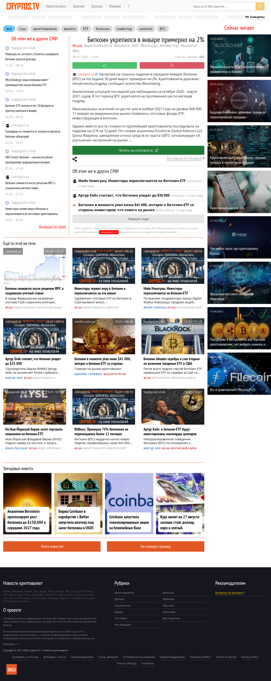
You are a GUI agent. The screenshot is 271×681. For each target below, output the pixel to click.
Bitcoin (114, 307)
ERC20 (48, 594)
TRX (67, 591)
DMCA (12, 669)
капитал (145, 28)
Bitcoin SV (15, 598)
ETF (85, 28)
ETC (55, 594)
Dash (34, 594)
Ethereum (17, 591)
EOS (36, 591)
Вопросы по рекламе (229, 593)
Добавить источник (25, 657)
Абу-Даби (190, 448)
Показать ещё (138, 219)
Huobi (35, 598)
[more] (129, 6)
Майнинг (115, 6)
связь (192, 378)
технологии (186, 307)
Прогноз (168, 605)
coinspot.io (20, 125)
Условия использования (139, 657)
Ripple (43, 591)
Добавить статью (54, 657)
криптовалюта (45, 28)
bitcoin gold (88, 598)
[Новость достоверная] (104, 65)
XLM (60, 594)
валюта (70, 28)
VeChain (68, 594)
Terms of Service (226, 657)
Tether (27, 594)
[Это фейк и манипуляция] (172, 65)
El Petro (89, 591)
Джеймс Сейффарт (89, 374)
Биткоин (78, 6)
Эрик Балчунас (17, 448)
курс (59, 307)
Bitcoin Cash (15, 594)
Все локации (123, 624)
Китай (177, 448)
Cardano (26, 598)
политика (46, 307)
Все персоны (171, 618)
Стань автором (108, 657)
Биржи (119, 612)
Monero (59, 591)
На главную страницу (156, 546)
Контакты (147, 663)
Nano (27, 601)
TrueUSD (75, 598)
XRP (5, 594)
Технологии (122, 605)
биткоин (102, 28)
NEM (41, 594)
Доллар (96, 6)
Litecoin (28, 591)
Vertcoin (79, 594)
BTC (163, 28)
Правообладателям (172, 657)
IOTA (80, 591)
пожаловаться (109, 232)
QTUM (6, 601)
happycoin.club (23, 47)
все (9, 28)
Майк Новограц (156, 307)
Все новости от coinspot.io (184, 158)
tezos (43, 598)
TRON (51, 591)
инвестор (124, 28)
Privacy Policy (250, 657)
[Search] (260, 6)
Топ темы (121, 618)
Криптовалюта (56, 6)
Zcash (74, 591)
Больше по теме (52, 226)
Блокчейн (169, 612)
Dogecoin (64, 598)
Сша (22, 28)
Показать (9, 644)
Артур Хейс (15, 378)
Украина (111, 374)
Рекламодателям (82, 657)
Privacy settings (127, 663)
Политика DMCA (200, 657)
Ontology (52, 598)
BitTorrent (16, 601)
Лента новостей (52, 546)
